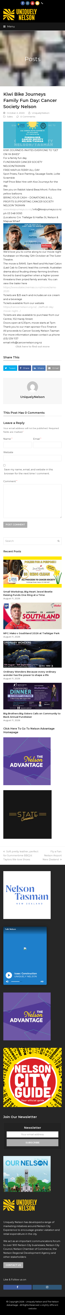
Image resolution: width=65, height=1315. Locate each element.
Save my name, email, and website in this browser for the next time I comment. (28, 471)
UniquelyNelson (40, 113)
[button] (9, 26)
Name (7, 438)
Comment (10, 481)
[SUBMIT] (58, 541)
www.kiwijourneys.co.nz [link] (17, 209)
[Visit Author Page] (32, 386)
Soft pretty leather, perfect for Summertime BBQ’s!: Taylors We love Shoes (20, 855)
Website (8, 452)
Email (37, 438)
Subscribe (32, 1142)
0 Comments (27, 116)
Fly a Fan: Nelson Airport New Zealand (52, 855)
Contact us (13, 1265)
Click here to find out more (32, 346)
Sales (10, 116)
